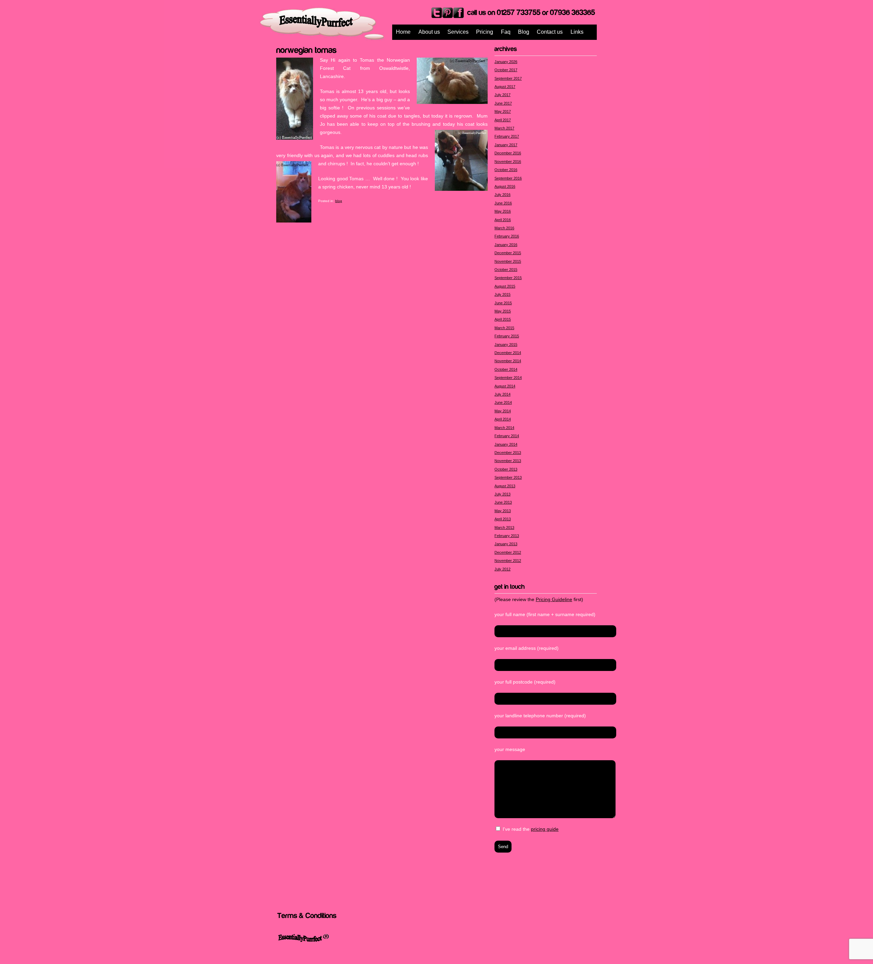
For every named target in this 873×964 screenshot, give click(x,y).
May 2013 (502, 511)
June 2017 (503, 103)
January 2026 (505, 62)
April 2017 (502, 120)
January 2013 (505, 544)
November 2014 (507, 361)
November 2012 (507, 560)
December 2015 (507, 253)
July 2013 (502, 494)
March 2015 (504, 328)
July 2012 (502, 569)
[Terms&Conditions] (307, 915)
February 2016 (506, 236)
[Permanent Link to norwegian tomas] (306, 49)
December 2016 (507, 153)
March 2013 (504, 527)
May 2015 (502, 311)
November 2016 (507, 161)
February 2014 (506, 436)
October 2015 (505, 269)
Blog (523, 32)
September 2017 (508, 78)
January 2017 (505, 145)
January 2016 (505, 245)
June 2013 (503, 502)
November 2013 (507, 461)
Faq (506, 32)
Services (458, 32)
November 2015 (507, 261)
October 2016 (505, 170)
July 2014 (502, 394)
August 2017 (504, 87)
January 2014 (505, 444)
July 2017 (502, 95)
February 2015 (506, 336)
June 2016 (503, 203)
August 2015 (504, 286)
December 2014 (507, 353)
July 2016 (502, 195)
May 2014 (502, 411)
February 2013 (506, 536)
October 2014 (505, 369)
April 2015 (502, 319)
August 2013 (504, 486)
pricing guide (545, 829)
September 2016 (508, 178)
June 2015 (503, 303)
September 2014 (508, 378)
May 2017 (502, 111)
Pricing (484, 32)
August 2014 (504, 386)
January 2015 (505, 344)
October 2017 (505, 70)
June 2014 (503, 402)
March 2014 (504, 428)
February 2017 (506, 136)
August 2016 (504, 186)
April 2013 (502, 519)
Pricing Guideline (554, 599)
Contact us (550, 32)
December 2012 (507, 552)
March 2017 (504, 128)
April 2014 (502, 419)
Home (403, 32)
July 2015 (502, 294)
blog (338, 201)
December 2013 (507, 452)
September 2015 (508, 278)
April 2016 (502, 220)
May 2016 (502, 211)
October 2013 (505, 469)
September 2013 (508, 477)
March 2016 (504, 228)
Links (577, 32)
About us (429, 32)
